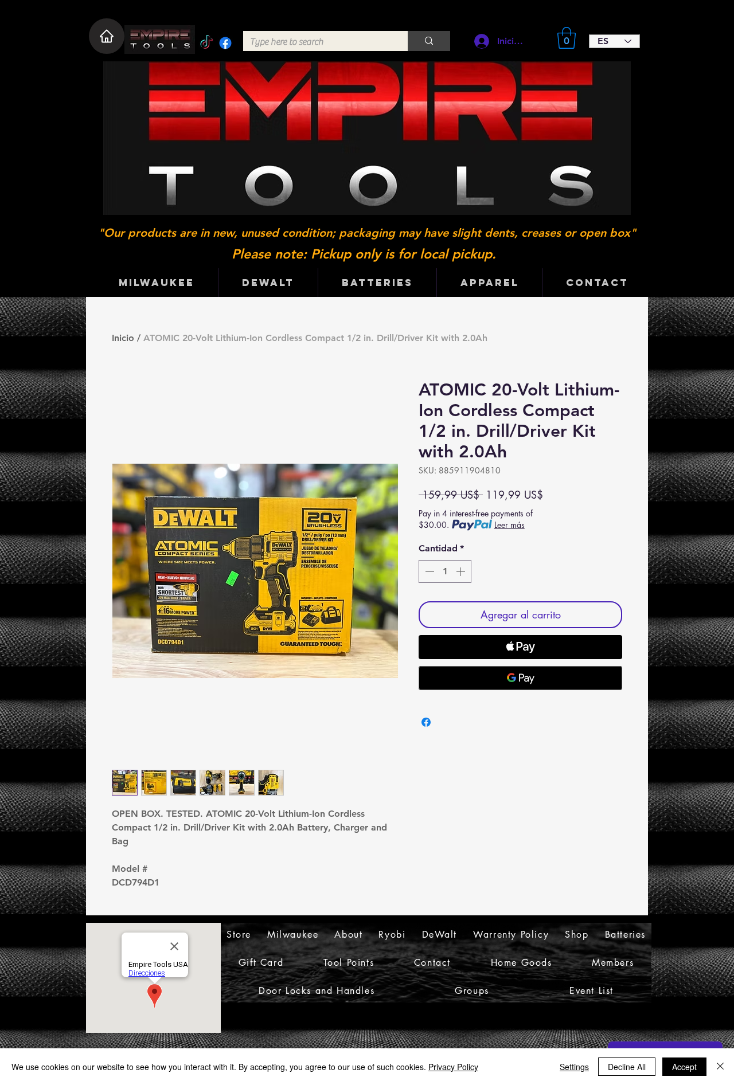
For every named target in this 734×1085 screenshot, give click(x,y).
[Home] (106, 36)
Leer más (509, 524)
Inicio (123, 337)
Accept (684, 1066)
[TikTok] (206, 43)
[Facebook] (225, 43)
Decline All (627, 1066)
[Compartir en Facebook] (426, 722)
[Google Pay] (520, 678)
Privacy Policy (453, 1066)
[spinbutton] (445, 571)
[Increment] (462, 571)
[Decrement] (428, 571)
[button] (566, 38)
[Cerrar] (720, 1066)
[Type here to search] (429, 41)
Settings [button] (574, 1066)
